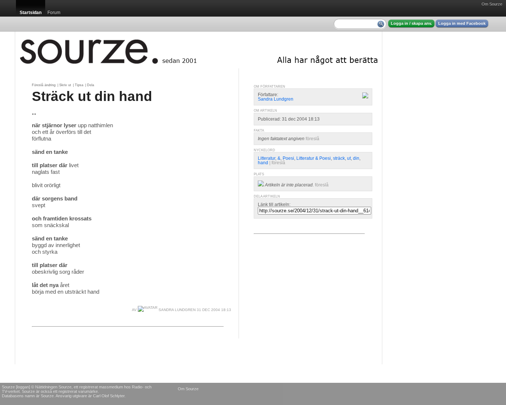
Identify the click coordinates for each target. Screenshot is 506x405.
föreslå (312, 138)
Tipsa (79, 85)
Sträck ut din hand (92, 96)
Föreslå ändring (44, 85)
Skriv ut (65, 85)
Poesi (288, 158)
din (356, 158)
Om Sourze (492, 4)
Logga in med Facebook (462, 23)
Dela (90, 85)
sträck (339, 158)
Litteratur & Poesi (313, 158)
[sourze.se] (198, 49)
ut (349, 158)
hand (263, 162)
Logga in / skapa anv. (411, 23)
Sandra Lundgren (176, 310)
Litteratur (266, 158)
